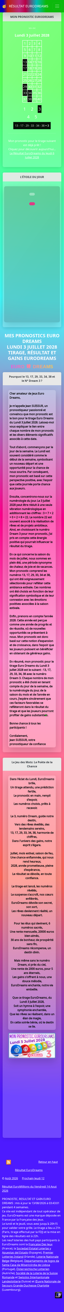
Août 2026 (11, 1178)
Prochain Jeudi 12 (33, 1178)
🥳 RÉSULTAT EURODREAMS (25, 6)
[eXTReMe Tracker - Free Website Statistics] (58, 1295)
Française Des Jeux (40, 1244)
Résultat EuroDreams (29, 1170)
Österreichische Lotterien (32, 1269)
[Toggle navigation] (57, 6)
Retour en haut (48, 1162)
